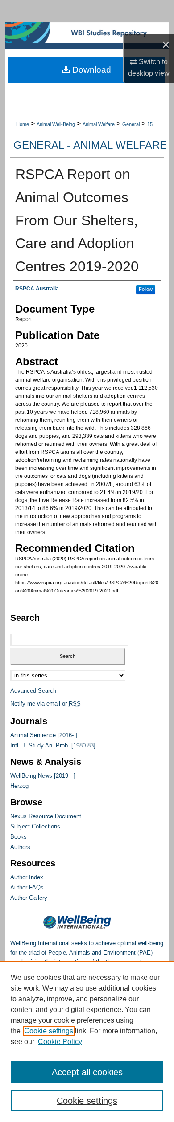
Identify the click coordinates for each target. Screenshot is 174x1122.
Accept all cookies (87, 1072)
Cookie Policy (60, 1041)
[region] (87, 1041)
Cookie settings (48, 1031)
